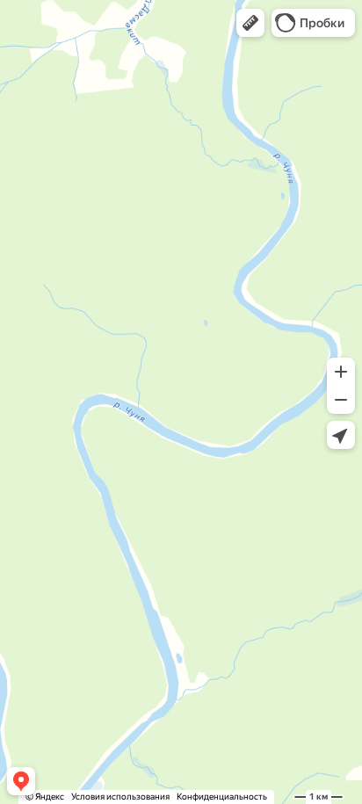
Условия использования (120, 796)
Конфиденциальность (222, 796)
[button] (250, 23)
